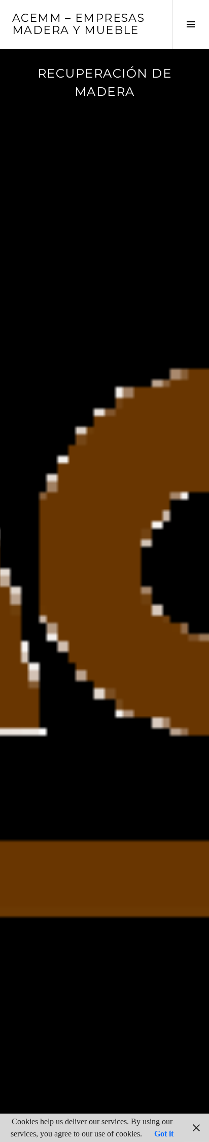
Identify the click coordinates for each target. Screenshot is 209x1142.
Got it (163, 1133)
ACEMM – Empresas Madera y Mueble (78, 24)
